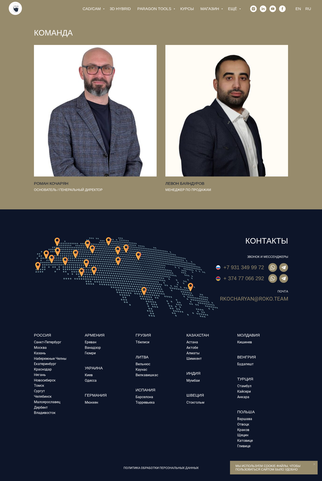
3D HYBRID (120, 9)
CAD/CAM (92, 9)
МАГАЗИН (210, 9)
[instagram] (253, 8)
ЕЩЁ (233, 9)
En (298, 9)
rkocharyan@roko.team (254, 299)
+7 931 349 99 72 (243, 267)
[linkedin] (263, 8)
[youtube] (272, 8)
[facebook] (282, 8)
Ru (308, 9)
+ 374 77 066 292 (243, 278)
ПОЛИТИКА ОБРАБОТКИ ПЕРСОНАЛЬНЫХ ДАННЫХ (161, 468)
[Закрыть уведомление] (314, 464)
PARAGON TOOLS (154, 9)
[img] (283, 278)
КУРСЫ (187, 9)
